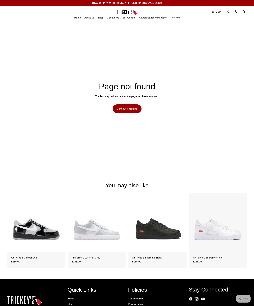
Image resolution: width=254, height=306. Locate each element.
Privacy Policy (135, 304)
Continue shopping (127, 108)
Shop (70, 304)
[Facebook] (191, 299)
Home (71, 298)
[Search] (228, 12)
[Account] (235, 12)
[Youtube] (203, 299)
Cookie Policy (135, 298)
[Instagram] (197, 299)
